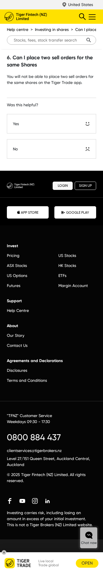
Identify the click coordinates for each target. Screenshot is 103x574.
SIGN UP (85, 186)
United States (80, 4)
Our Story (15, 335)
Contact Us (17, 345)
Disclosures (17, 370)
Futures (13, 285)
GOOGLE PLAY (77, 213)
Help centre (17, 29)
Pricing (13, 255)
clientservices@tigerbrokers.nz (34, 450)
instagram (35, 501)
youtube (22, 501)
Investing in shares (52, 29)
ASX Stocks (17, 265)
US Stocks (67, 255)
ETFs (62, 275)
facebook (10, 501)
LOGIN (63, 186)
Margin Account (73, 285)
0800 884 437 (34, 437)
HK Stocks (67, 265)
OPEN (87, 563)
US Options (17, 275)
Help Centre (18, 310)
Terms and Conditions (27, 380)
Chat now (89, 543)
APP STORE (29, 213)
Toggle (92, 16)
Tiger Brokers (37, 16)
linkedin (47, 501)
